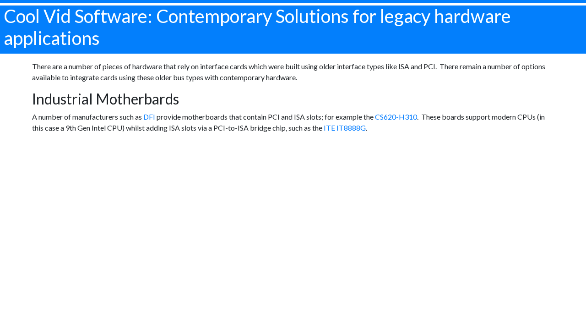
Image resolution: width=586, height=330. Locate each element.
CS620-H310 (396, 116)
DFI (149, 116)
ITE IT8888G (345, 127)
